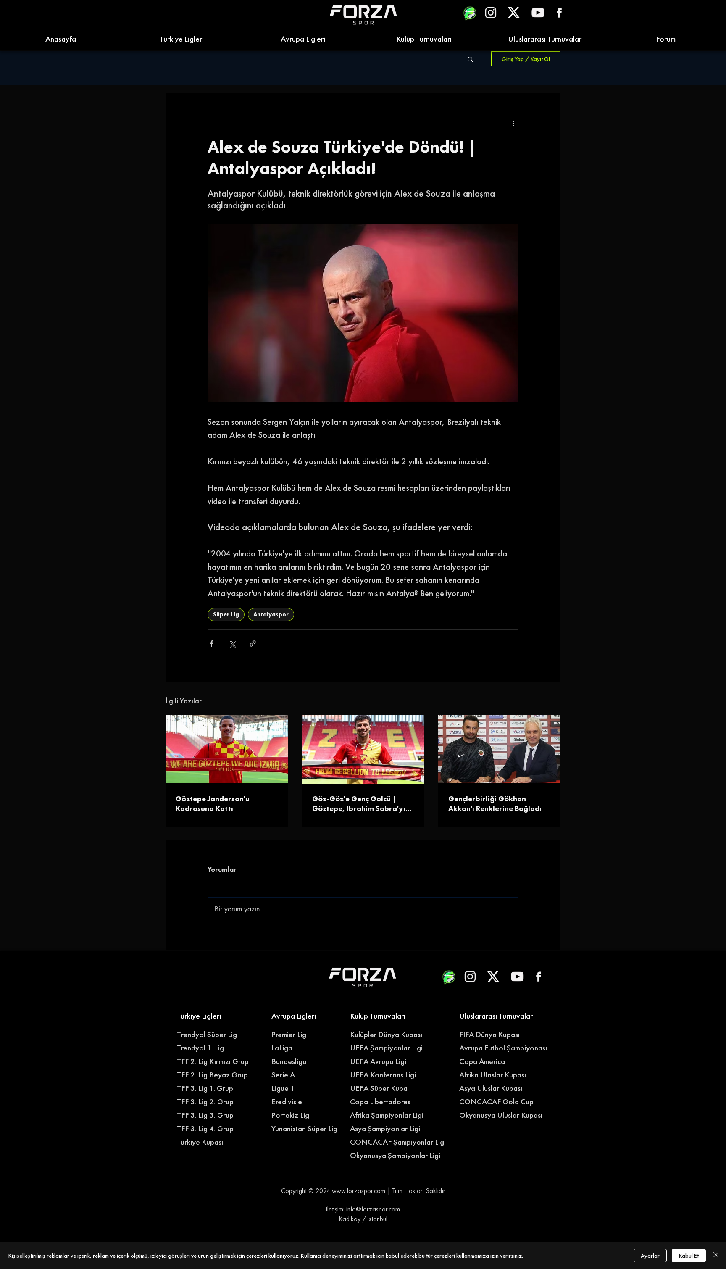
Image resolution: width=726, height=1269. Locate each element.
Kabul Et (689, 1255)
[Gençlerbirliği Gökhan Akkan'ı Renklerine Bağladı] (499, 749)
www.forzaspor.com (358, 1190)
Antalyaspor (271, 614)
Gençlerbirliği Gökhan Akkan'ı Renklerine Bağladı (495, 803)
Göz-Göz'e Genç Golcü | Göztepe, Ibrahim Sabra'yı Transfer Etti (358, 803)
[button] (470, 58)
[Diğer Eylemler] (513, 123)
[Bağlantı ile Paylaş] (253, 644)
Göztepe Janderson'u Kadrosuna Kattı (213, 803)
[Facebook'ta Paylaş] (212, 644)
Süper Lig (226, 614)
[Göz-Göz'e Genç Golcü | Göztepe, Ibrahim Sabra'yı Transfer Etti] (363, 749)
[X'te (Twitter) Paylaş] (232, 644)
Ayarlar (650, 1255)
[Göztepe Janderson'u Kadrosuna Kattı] (227, 749)
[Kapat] (716, 1255)
